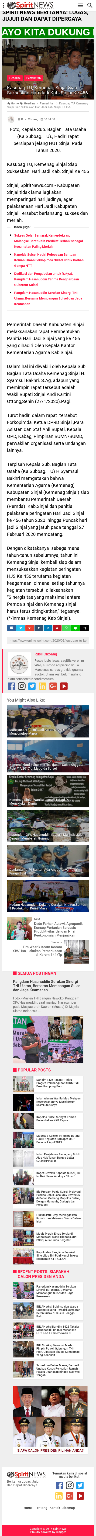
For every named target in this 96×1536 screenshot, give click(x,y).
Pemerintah (33, 78)
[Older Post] (82, 944)
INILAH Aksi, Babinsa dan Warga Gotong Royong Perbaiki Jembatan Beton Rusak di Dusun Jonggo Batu (58, 1311)
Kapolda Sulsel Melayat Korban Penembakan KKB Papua (56, 1119)
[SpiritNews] (50, 5)
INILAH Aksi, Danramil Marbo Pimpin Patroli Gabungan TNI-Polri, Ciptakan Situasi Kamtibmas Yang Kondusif (57, 1350)
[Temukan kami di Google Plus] (53, 686)
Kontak (55, 1508)
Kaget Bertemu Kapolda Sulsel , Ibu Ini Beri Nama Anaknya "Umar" (58, 1174)
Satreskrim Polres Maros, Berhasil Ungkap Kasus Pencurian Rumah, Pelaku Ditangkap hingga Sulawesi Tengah (58, 1370)
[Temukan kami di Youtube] (64, 686)
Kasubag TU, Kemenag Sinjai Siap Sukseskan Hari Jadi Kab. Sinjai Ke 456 (47, 90)
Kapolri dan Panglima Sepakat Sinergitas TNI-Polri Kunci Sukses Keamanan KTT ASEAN (57, 1255)
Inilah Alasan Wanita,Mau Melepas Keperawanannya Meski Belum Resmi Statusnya (58, 1102)
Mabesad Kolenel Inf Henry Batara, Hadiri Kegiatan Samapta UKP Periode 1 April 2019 (58, 1139)
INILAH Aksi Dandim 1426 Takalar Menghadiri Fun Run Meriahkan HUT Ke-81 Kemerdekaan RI (57, 1330)
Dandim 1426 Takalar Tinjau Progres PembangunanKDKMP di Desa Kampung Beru (57, 1083)
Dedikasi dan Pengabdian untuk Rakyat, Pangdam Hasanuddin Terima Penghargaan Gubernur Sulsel (46, 279)
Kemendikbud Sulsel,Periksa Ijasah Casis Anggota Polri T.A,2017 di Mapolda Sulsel (46, 767)
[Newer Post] (14, 920)
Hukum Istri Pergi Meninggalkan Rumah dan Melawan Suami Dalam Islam (58, 1218)
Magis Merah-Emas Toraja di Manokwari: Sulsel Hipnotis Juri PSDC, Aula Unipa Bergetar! (56, 1237)
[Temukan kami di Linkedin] (42, 686)
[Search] (91, 5)
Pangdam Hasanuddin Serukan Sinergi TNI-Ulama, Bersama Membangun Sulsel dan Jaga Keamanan (48, 298)
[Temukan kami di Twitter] (32, 686)
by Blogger (59, 1532)
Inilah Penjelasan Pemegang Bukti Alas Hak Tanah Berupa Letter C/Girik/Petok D (57, 1158)
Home (28, 1508)
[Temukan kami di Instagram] (21, 686)
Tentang (41, 1508)
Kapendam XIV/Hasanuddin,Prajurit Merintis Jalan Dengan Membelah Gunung (47, 836)
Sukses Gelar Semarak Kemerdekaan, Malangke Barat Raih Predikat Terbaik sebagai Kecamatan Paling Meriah (48, 241)
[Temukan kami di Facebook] (11, 686)
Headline (15, 78)
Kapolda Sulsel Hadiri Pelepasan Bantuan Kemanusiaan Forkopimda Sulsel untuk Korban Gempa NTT (49, 260)
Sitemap (68, 1508)
